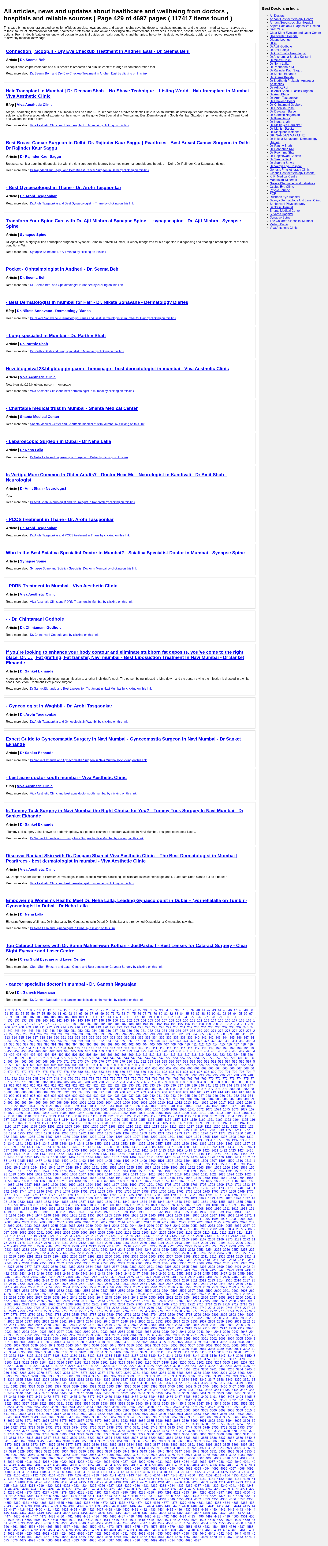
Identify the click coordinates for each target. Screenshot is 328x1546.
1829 (12, 1201)
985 (218, 1099)
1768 (232, 1191)
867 (140, 1089)
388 (32, 1044)
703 (241, 1071)
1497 (126, 1160)
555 (204, 1058)
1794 (209, 1195)
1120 (111, 1116)
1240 (141, 1130)
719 (102, 1075)
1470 (141, 1157)
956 (14, 1099)
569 (52, 1061)
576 (101, 1061)
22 (102, 1010)
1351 (106, 1143)
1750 (75, 1191)
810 (241, 1082)
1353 (124, 1143)
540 (98, 1058)
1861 (40, 1205)
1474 (176, 1157)
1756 (127, 1191)
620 (159, 1065)
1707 (202, 1184)
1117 (86, 1116)
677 (59, 1071)
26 (123, 1010)
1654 (241, 1177)
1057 (69, 1109)
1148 (99, 1119)
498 (53, 1054)
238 (231, 1027)
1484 (12, 1160)
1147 (91, 1119)
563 (10, 1061)
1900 (130, 1208)
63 (70, 1013)
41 (203, 1010)
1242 (159, 1130)
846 (243, 1085)
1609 (99, 1174)
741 (7, 1078)
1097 (168, 1112)
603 (39, 1065)
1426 (8, 1154)
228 (161, 1027)
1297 (136, 1136)
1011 (170, 1102)
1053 (34, 1109)
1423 (232, 1150)
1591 (194, 1171)
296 (138, 1034)
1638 (101, 1177)
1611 (117, 1174)
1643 (145, 1177)
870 (161, 1089)
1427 (16, 1154)
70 (107, 1013)
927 (60, 1095)
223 (126, 1027)
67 (91, 1013)
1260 (65, 1133)
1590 (185, 1171)
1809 (89, 1198)
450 (218, 1047)
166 (227, 1020)
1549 (78, 1167)
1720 (65, 1188)
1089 (98, 1112)
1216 (181, 1126)
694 (178, 1071)
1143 (57, 1119)
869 (154, 1089)
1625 (239, 1174)
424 (35, 1047)
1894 (78, 1208)
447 (196, 1047)
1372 (38, 1147)
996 (45, 1102)
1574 (45, 1171)
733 (201, 1075)
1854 (230, 1201)
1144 (65, 1119)
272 (220, 1030)
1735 (195, 1188)
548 (154, 1058)
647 (98, 1068)
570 (59, 1061)
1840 (108, 1201)
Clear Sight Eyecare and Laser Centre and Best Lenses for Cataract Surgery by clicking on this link (96, 966)
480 (178, 1051)
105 (53, 1017)
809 (234, 1082)
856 (63, 1089)
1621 (204, 1174)
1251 (237, 1130)
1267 (126, 1133)
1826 (237, 1198)
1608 (91, 1174)
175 (39, 1024)
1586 (150, 1171)
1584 (133, 1171)
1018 (231, 1102)
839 (194, 1085)
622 (173, 1065)
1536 (215, 1164)
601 (25, 1065)
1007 (135, 1102)
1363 (211, 1143)
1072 (200, 1109)
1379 (99, 1147)
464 (66, 1051)
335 (161, 1037)
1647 (180, 1177)
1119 (102, 1116)
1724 (99, 1188)
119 (149, 1017)
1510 (239, 1160)
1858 (14, 1205)
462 (52, 1051)
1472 (159, 1157)
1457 (28, 1157)
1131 (205, 1116)
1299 (154, 1136)
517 (187, 1054)
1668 (113, 1181)
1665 (86, 1181)
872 (175, 1089)
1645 (162, 1177)
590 (199, 1061)
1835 (65, 1201)
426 (49, 1047)
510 (138, 1054)
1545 (43, 1167)
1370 (21, 1147)
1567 (235, 1167)
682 (94, 1071)
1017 (222, 1102)
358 (73, 1041)
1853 (222, 1201)
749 (63, 1078)
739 (243, 1075)
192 (159, 1024)
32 (155, 1010)
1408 (101, 1150)
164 (213, 1020)
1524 (110, 1164)
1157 (176, 1119)
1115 (69, 1116)
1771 (8, 1195)
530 (28, 1058)
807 (220, 1082)
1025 (40, 1106)
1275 (195, 1133)
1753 (101, 1191)
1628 (14, 1177)
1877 (180, 1205)
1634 (66, 1177)
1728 (134, 1188)
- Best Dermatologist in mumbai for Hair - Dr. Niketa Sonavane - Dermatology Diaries (97, 302)
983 (204, 1099)
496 (39, 1054)
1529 (154, 1164)
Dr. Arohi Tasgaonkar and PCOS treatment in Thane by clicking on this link (80, 535)
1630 (31, 1177)
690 (150, 1071)
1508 (222, 1160)
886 (24, 1092)
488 (234, 1051)
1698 (124, 1184)
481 (185, 1051)
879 (225, 1089)
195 (180, 1024)
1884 (241, 1205)
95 (240, 1013)
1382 (126, 1147)
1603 (47, 1174)
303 (187, 1034)
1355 (141, 1143)
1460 (54, 1157)
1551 (95, 1167)
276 (248, 1030)
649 (112, 1068)
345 (232, 1037)
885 (17, 1092)
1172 (53, 1123)
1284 (23, 1136)
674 (38, 1071)
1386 (161, 1147)
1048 (241, 1106)
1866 (84, 1205)
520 (208, 1054)
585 (164, 1061)
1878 (188, 1205)
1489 (56, 1160)
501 (74, 1054)
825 (96, 1085)
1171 (45, 1123)
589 (192, 1061)
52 (11, 1013)
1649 (197, 1177)
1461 (63, 1157)
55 (27, 1013)
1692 (72, 1184)
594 (227, 1061)
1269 (143, 1133)
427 (56, 1047)
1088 (89, 1112)
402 (131, 1044)
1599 (12, 1174)
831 (138, 1085)
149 (108, 1020)
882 (246, 1089)
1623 (221, 1174)
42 (209, 1010)
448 (204, 1047)
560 (239, 1058)
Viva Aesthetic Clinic (35, 105)
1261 (73, 1133)
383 (248, 1041)
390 (46, 1044)
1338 (243, 1140)
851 (28, 1089)
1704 (176, 1184)
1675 (174, 1181)
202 (229, 1024)
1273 (178, 1133)
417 (236, 1044)
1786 (139, 1195)
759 (133, 1078)
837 (180, 1085)
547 (147, 1058)
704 (248, 1071)
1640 (119, 1177)
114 (115, 1017)
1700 (141, 1184)
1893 (69, 1208)
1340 (10, 1143)
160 (185, 1020)
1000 (74, 1102)
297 (145, 1034)
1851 (204, 1201)
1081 (28, 1112)
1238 (124, 1130)
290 (96, 1034)
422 (21, 1047)
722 (123, 1075)
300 (166, 1034)
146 (87, 1020)
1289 (66, 1136)
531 (35, 1058)
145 (80, 1020)
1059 (86, 1109)
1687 (28, 1184)
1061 (104, 1109)
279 (18, 1034)
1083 (45, 1112)
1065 (139, 1109)
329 (119, 1037)
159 (178, 1020)
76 (139, 1013)
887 (31, 1092)
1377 (82, 1147)
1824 (220, 1198)
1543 (25, 1167)
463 (59, 1051)
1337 (235, 1140)
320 (56, 1037)
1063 (121, 1109)
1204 (77, 1126)
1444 (165, 1154)
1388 (178, 1147)
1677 (191, 1181)
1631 (40, 1177)
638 (35, 1068)
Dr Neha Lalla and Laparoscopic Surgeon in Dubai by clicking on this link (79, 457)
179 (67, 1024)
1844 (143, 1201)
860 (91, 1089)
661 (196, 1068)
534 (56, 1058)
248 (52, 1030)
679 (73, 1071)
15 (65, 1010)
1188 (190, 1123)
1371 (30, 1147)
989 (246, 1099)
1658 (25, 1181)
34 (166, 1010)
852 (35, 1089)
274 (234, 1030)
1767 (223, 1191)
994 (31, 1102)
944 (180, 1095)
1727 (126, 1188)
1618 (178, 1174)
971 (119, 1099)
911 (199, 1092)
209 (28, 1027)
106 (60, 1017)
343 (218, 1037)
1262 (82, 1133)
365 (122, 1041)
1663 (69, 1181)
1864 (66, 1205)
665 (225, 1068)
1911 (226, 1208)
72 (118, 1013)
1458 (37, 1157)
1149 (108, 1119)
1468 (124, 1157)
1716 (30, 1188)
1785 (130, 1195)
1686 (19, 1184)
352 (31, 1041)
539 (91, 1058)
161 (192, 1020)
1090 (106, 1112)
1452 (235, 1154)
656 (161, 1068)
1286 (40, 1136)
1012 (178, 1102)
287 (74, 1034)
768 (196, 1078)
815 (25, 1085)
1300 (162, 1136)
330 (126, 1037)
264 (164, 1030)
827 (110, 1085)
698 (206, 1071)
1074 (217, 1109)
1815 (141, 1198)
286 (67, 1034)
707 (18, 1075)
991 (10, 1102)
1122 (128, 1116)
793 (122, 1082)
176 (46, 1024)
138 (31, 1020)
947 (201, 1095)
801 (178, 1082)
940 (152, 1095)
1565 (217, 1167)
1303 (188, 1136)
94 (235, 1013)
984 (211, 1099)
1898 (113, 1208)
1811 (106, 1198)
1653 (232, 1177)
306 (208, 1034)
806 (213, 1082)
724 (137, 1075)
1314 (34, 1140)
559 (232, 1058)
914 (220, 1092)
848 (7, 1089)
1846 (161, 1201)
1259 (56, 1133)
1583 (124, 1171)
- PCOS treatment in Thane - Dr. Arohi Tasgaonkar (60, 519)
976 (154, 1099)
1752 (92, 1191)
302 (180, 1034)
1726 (117, 1188)
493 (18, 1054)
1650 (206, 1177)
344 (225, 1037)
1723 (91, 1188)
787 (80, 1082)
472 (122, 1051)
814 (18, 1085)
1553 (113, 1167)
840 (201, 1085)
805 (206, 1082)
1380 (108, 1147)
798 (157, 1082)
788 (87, 1082)
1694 (89, 1184)
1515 (31, 1164)
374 (185, 1041)
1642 (136, 1177)
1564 (209, 1167)
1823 (211, 1198)
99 (11, 1017)
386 (18, 1044)
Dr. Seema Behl (33, 60)
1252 (246, 1130)
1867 (92, 1205)
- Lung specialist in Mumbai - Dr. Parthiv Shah (56, 335)
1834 (56, 1201)
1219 (208, 1126)
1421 (214, 1150)
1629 (23, 1177)
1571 (19, 1171)
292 (110, 1034)
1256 (30, 1133)
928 (67, 1095)
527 (7, 1058)
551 (175, 1058)
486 (220, 1051)
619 (152, 1065)
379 (220, 1041)
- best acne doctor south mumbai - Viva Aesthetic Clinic (66, 777)
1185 (164, 1123)
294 (124, 1034)
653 (140, 1068)
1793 (200, 1195)
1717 (38, 1188)
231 (182, 1027)
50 (251, 1010)
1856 (248, 1201)
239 (238, 1027)
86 (192, 1013)
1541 (8, 1167)
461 (45, 1051)
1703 (168, 1184)
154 (143, 1020)
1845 (152, 1201)
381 (234, 1041)
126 (198, 1017)
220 (105, 1027)
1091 (115, 1112)
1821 (194, 1198)
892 (66, 1092)
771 (218, 1078)
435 (112, 1047)
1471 (150, 1157)
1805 (54, 1198)
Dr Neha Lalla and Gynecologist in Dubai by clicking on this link (72, 928)
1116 (77, 1116)
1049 (250, 1106)
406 (159, 1044)
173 (25, 1024)
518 (194, 1054)
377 (206, 1041)
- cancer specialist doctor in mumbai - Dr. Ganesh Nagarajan (71, 984)
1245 (185, 1130)
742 (14, 1078)
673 (31, 1071)
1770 (250, 1191)
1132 (213, 1116)
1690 (54, 1184)
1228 (37, 1130)
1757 (136, 1191)
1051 (16, 1109)
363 (108, 1041)
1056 (60, 1109)
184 (103, 1024)
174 (32, 1024)
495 (32, 1054)
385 (11, 1044)
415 (222, 1044)
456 (10, 1051)
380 (227, 1041)
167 (234, 1020)
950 (222, 1095)
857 (70, 1089)
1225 (10, 1130)
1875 (162, 1205)
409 (180, 1044)
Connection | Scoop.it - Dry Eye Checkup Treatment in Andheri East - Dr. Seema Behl (98, 51)
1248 (211, 1130)
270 (206, 1030)
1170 (36, 1123)
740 (250, 1075)
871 (168, 1089)
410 (187, 1044)
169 (248, 1020)
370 (157, 1041)
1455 (10, 1157)
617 (137, 1065)
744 (28, 1078)
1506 (204, 1160)
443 (168, 1047)
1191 (215, 1123)
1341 (19, 1143)
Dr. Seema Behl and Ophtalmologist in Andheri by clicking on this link (76, 285)
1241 (150, 1130)
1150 (116, 1119)
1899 (121, 1208)
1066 (147, 1109)
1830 (21, 1201)
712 (53, 1075)
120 (156, 1017)
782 (45, 1082)
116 (128, 1017)
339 (189, 1037)
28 (134, 1010)
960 (42, 1099)
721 (116, 1075)
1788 (156, 1195)
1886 (8, 1208)
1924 (89, 1212)
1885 (250, 1205)
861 (98, 1089)
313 (7, 1037)
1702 (159, 1184)
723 (130, 1075)
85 (187, 1013)
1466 (106, 1157)
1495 (108, 1160)
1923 (80, 1212)
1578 (80, 1171)
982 (196, 1099)
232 (189, 1027)
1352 (115, 1143)
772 (225, 1078)
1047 (232, 1106)
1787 (147, 1195)
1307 (223, 1136)
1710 (229, 1184)
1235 (98, 1130)
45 (224, 1010)
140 (45, 1020)
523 (229, 1054)
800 (171, 1082)
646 (91, 1068)
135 (10, 1020)
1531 (171, 1164)
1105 (236, 1112)
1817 (159, 1198)
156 (157, 1020)
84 (182, 1013)
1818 (167, 1198)
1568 (243, 1167)
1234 (89, 1130)
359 (80, 1041)
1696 (106, 1184)
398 (103, 1044)
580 (129, 1061)
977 (161, 1099)
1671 (139, 1181)
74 (128, 1013)
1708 (211, 1184)
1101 (202, 1112)
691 (157, 1071)
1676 (182, 1181)
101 (25, 1017)
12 (49, 1010)
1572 (28, 1171)
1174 (70, 1123)
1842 (126, 1201)
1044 (206, 1106)
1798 (243, 1195)
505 (103, 1054)
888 (38, 1092)
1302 (180, 1136)
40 (198, 1010)
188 (131, 1024)
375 (192, 1041)
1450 (217, 1154)
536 (70, 1058)
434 (105, 1047)
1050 (8, 1109)
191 (152, 1024)
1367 (246, 1143)
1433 (69, 1154)
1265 (108, 1133)
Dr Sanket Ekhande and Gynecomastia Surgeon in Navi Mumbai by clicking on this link (88, 760)
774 (239, 1078)
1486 (30, 1160)
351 (24, 1041)
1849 (187, 1201)
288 (81, 1034)
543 (119, 1058)
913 (213, 1092)
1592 (202, 1171)
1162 (219, 1119)
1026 (49, 1106)
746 (42, 1078)
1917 (28, 1212)
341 (204, 1037)
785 (66, 1082)
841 (208, 1085)
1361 (194, 1143)
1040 (171, 1106)
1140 (31, 1119)
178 (60, 1024)
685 (115, 1071)
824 (88, 1085)
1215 (173, 1126)
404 (145, 1044)
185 (110, 1024)
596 (241, 1061)
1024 (31, 1106)
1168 (19, 1123)
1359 (176, 1143)
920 (11, 1095)
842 (215, 1085)
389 (39, 1044)
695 (185, 1071)
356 (59, 1041)
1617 (169, 1174)
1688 (37, 1184)
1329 (165, 1140)
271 (213, 1030)
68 (97, 1013)
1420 (206, 1150)
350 (17, 1041)
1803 (37, 1198)
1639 (110, 1177)
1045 (215, 1106)
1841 (117, 1201)
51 (6, 1013)
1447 (191, 1154)
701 (227, 1071)
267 (185, 1030)
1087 (80, 1112)
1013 (187, 1102)
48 (240, 1010)
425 (42, 1047)
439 (140, 1047)
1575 (54, 1171)
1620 (195, 1174)
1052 (25, 1109)
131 (233, 1017)
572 (73, 1061)
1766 (215, 1191)
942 (166, 1095)
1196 (8, 1126)
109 (81, 1017)
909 (185, 1092)
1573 (37, 1171)
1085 (63, 1112)
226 (147, 1027)
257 (115, 1030)
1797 (235, 1195)
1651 (215, 1177)
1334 (208, 1140)
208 (21, 1027)
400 (117, 1044)
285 (60, 1034)
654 (147, 1068)
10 (39, 1010)
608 (74, 1065)
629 (222, 1065)
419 (250, 1044)
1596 (237, 1171)
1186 (173, 1123)
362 (101, 1041)
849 (14, 1089)
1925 (98, 1212)
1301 (171, 1136)
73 (123, 1013)
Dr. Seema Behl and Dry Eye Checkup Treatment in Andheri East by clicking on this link (88, 73)
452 (232, 1047)
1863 (57, 1205)
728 (166, 1075)
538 (84, 1058)
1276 (204, 1133)
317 (35, 1037)
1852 (213, 1201)
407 (166, 1044)
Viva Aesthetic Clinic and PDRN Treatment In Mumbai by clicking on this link (81, 601)
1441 (139, 1154)
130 (226, 1017)
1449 (209, 1154)
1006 (126, 1102)
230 (175, 1027)
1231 (63, 1130)
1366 (237, 1143)
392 (60, 1044)
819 (53, 1085)
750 (70, 1078)
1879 (197, 1205)
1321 (95, 1140)
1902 (147, 1208)
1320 (86, 1140)
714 (67, 1075)
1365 (229, 1143)
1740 (239, 1188)
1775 (43, 1195)
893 (73, 1092)
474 (136, 1051)
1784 (121, 1195)
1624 (230, 1174)
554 (196, 1058)
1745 (31, 1191)
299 (159, 1034)
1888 (25, 1208)
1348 (80, 1143)
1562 (191, 1167)
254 (94, 1030)
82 (171, 1013)
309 (229, 1034)
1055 (51, 1109)
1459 (45, 1157)
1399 (23, 1150)
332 (140, 1037)
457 (17, 1051)
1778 (69, 1195)
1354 (133, 1143)
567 (38, 1061)
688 (136, 1071)
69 (102, 1013)
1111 (36, 1116)
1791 (182, 1195)
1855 (239, 1201)
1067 (156, 1109)
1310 (250, 1136)
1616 (160, 1174)
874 (189, 1089)
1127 (171, 1116)
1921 (63, 1212)
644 (77, 1068)
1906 (182, 1208)
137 (24, 1020)
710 (39, 1075)
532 (42, 1058)
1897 (104, 1208)
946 (194, 1095)
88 (203, 1013)
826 (103, 1085)
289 (88, 1034)
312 (250, 1034)
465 (73, 1051)
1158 (185, 1119)
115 (122, 1017)
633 (250, 1065)
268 (192, 1030)
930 (81, 1095)
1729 (143, 1188)
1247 (202, 1130)
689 (143, 1071)
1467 (115, 1157)
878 (218, 1089)
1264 (99, 1133)
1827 (246, 1198)
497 (46, 1054)
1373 (47, 1147)
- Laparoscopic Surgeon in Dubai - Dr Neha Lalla (58, 441)
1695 (98, 1184)
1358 (168, 1143)
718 (95, 1075)
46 (230, 1010)
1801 (19, 1198)
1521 (84, 1164)
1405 (75, 1150)
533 (49, 1058)
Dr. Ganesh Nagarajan (36, 992)
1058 (78, 1109)
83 (176, 1013)
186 (117, 1024)
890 (52, 1092)
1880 (206, 1205)
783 (52, 1082)
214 (63, 1027)
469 (101, 1051)
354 (45, 1041)
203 (236, 1024)
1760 (162, 1191)
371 (164, 1041)
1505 (195, 1160)
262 (150, 1030)
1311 (8, 1140)
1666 (95, 1181)
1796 (226, 1195)
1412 (136, 1150)
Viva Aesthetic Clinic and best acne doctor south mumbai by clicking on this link (83, 793)
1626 (248, 1174)
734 (208, 1075)
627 (208, 1065)
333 (147, 1037)
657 (168, 1068)
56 (33, 1013)
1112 (44, 1116)
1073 (209, 1109)
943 (173, 1095)
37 (182, 1010)
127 (205, 1017)
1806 (63, 1198)
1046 (223, 1106)
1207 (103, 1126)
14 (60, 1010)
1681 (226, 1181)
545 (133, 1058)
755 (105, 1078)
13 (54, 1010)
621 (166, 1065)
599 (11, 1065)
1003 (100, 1102)
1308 (232, 1136)
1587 (159, 1171)
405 (152, 1044)
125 (191, 1017)
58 (43, 1013)
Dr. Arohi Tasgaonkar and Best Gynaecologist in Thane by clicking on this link (82, 203)
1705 (185, 1184)
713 (60, 1075)
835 (166, 1085)
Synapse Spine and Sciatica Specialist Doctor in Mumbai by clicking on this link (83, 568)
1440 (130, 1154)
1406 (84, 1150)
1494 (99, 1160)
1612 (125, 1174)
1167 (10, 1123)
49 (246, 1010)
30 (145, 1010)
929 (74, 1095)
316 (28, 1037)
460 (38, 1051)
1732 (169, 1188)
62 (65, 1013)
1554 (121, 1167)
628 (215, 1065)
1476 (194, 1157)
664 (218, 1068)
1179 (113, 1123)
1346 (63, 1143)
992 (17, 1102)
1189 (198, 1123)
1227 (28, 1130)
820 (60, 1085)
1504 (187, 1160)
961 (49, 1099)
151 (122, 1020)
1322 (104, 1140)
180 (74, 1024)
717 (88, 1075)
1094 (141, 1112)
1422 (223, 1150)
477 (157, 1051)
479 (171, 1051)
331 (133, 1037)
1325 (130, 1140)
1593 (211, 1171)
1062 (113, 1109)
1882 (223, 1205)
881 (239, 1089)
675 (45, 1071)
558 (225, 1058)
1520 (75, 1164)
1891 (51, 1208)
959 (35, 1099)
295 (131, 1034)
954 (250, 1095)
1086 (72, 1112)
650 (119, 1068)
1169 (27, 1123)
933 (103, 1095)
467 (87, 1051)
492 (11, 1054)
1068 (165, 1109)
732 (194, 1075)
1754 (110, 1191)
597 (248, 1061)
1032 (101, 1106)
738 (236, 1075)
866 (133, 1089)
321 (63, 1037)
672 (24, 1071)
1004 (109, 1102)
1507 (213, 1160)
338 (182, 1037)
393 (67, 1044)
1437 (104, 1154)
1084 (54, 1112)
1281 (248, 1133)
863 (112, 1089)
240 (245, 1027)
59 (49, 1013)
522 (222, 1054)
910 (192, 1092)
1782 (104, 1195)
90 (213, 1013)
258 (122, 1030)
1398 (14, 1150)
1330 (173, 1140)
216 (77, 1027)
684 (108, 1071)
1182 (139, 1123)
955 (7, 1099)
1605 (65, 1174)
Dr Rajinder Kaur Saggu (40, 156)
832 (145, 1085)
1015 (204, 1102)
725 (144, 1075)
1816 (150, 1198)
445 (182, 1047)
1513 (14, 1164)
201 (222, 1024)
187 (124, 1024)
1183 (147, 1123)
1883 (232, 1205)
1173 (62, 1123)
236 (217, 1027)
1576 (63, 1171)
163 (206, 1020)
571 (66, 1061)
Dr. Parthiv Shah (34, 344)
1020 (248, 1102)
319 (49, 1037)
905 (157, 1092)
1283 (14, 1136)
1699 (133, 1184)
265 (171, 1030)
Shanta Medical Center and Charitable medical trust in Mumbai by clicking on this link (87, 424)
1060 (95, 1109)
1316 (51, 1140)
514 (166, 1054)
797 (150, 1082)
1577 (72, 1171)
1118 (94, 1116)
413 (208, 1044)
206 (7, 1027)
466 (80, 1051)
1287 (49, 1136)
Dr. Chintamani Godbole (41, 628)
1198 (25, 1126)
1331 (182, 1140)
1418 (188, 1150)
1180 (121, 1123)
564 (17, 1061)
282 (39, 1034)
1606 (73, 1174)
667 (239, 1068)
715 (74, 1075)
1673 (156, 1181)
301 (173, 1034)
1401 (40, 1150)
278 (11, 1034)
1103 (219, 1112)
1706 (194, 1184)
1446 (182, 1154)
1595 (229, 1171)
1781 (95, 1195)
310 (236, 1034)
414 (215, 1044)
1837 (82, 1201)
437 (126, 1047)
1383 (134, 1147)
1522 (92, 1164)
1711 (237, 1184)
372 (171, 1041)
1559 (165, 1167)
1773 (25, 1195)
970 (112, 1099)
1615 (152, 1174)
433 (98, 1047)
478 (164, 1051)
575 (94, 1061)
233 (196, 1027)
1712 (246, 1184)
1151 (125, 1119)
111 (94, 1017)
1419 (197, 1150)
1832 (38, 1201)
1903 (156, 1208)
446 (189, 1047)
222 (119, 1027)
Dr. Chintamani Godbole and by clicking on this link (64, 634)
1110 (27, 1116)
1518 (57, 1164)
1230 (54, 1130)
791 (108, 1082)
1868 (101, 1205)
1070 (182, 1109)
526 (250, 1054)
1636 (84, 1177)
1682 (235, 1181)
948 (208, 1095)
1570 (10, 1171)
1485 (21, 1160)
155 (150, 1020)
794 (129, 1082)
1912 (235, 1208)
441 (154, 1047)
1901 (139, 1208)
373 (178, 1041)
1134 (230, 1116)
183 (96, 1024)
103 (39, 1017)
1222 (234, 1126)
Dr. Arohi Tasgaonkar (38, 196)
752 (84, 1078)
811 (248, 1082)
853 (42, 1089)
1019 (239, 1102)
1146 (82, 1119)
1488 (47, 1160)
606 (60, 1065)
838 (187, 1085)
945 (187, 1095)
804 (199, 1082)
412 (201, 1044)
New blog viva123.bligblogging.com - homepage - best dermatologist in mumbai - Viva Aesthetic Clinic (117, 368)
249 (59, 1030)
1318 (69, 1140)
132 (240, 1017)
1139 (22, 1119)
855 (56, 1089)
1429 (34, 1154)
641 (56, 1068)
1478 (211, 1157)
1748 (57, 1191)
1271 (161, 1133)
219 (98, 1027)
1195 (250, 1123)
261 (143, 1030)
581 (136, 1061)
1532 (180, 1164)
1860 (31, 1205)
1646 (171, 1177)
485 (213, 1051)
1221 (225, 1126)
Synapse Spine (33, 235)
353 (38, 1041)
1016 (213, 1102)
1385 (152, 1147)
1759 (154, 1191)
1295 (119, 1136)
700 (220, 1071)
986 (225, 1099)
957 (21, 1099)
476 (150, 1051)
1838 (91, 1201)
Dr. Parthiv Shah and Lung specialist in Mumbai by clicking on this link (77, 351)
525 (243, 1054)
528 (14, 1058)
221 (112, 1027)
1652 (223, 1177)
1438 (113, 1154)
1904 (165, 1208)
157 (164, 1020)
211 (42, 1027)
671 (17, 1071)
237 (224, 1027)
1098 (176, 1112)
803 (192, 1082)
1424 (241, 1150)
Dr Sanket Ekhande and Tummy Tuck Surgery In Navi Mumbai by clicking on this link (87, 838)
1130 (196, 1116)
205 (250, 1024)
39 (193, 1010)
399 (110, 1044)
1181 (130, 1123)
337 (175, 1037)
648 (105, 1068)
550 (168, 1058)
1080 (19, 1112)
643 (70, 1068)
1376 (73, 1147)
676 (52, 1071)
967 (91, 1099)
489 (241, 1051)
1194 (241, 1123)
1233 (80, 1130)
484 (206, 1051)
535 (63, 1058)
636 (21, 1068)
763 (161, 1078)
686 (122, 1071)
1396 (248, 1147)
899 (115, 1092)
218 (91, 1027)
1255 (21, 1133)
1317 (60, 1140)
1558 (156, 1167)
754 (98, 1078)
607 (67, 1065)
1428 (25, 1154)
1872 (136, 1205)
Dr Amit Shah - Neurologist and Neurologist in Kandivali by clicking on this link (82, 502)
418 (243, 1044)
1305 (206, 1136)
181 (81, 1024)
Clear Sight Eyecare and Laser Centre (52, 959)
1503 (178, 1160)
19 (86, 1010)
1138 (14, 1119)
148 (101, 1020)
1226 (19, 1130)
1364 (220, 1143)
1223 (243, 1126)
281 (32, 1034)
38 (187, 1010)
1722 (82, 1188)
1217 (190, 1126)
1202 (59, 1126)
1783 (113, 1195)
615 (123, 1065)
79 (155, 1013)
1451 (226, 1154)
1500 (152, 1160)
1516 (40, 1164)
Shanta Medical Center (39, 417)
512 (152, 1054)
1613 (134, 1174)
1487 (38, 1160)
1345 (54, 1143)
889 (45, 1092)
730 (180, 1075)
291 (103, 1034)
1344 (45, 1143)
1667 (104, 1181)
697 (199, 1071)
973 (133, 1099)
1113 (52, 1116)
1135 (239, 1116)
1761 (171, 1191)
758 (126, 1078)
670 (10, 1071)
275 (241, 1030)
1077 (243, 1109)
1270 (152, 1133)
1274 (187, 1133)
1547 (60, 1167)
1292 (92, 1136)
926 (53, 1095)
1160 (202, 1119)
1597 (246, 1171)
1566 (226, 1167)
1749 (66, 1191)
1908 (200, 1208)
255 (101, 1030)
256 (108, 1030)
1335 (217, 1140)
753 (91, 1078)
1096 (159, 1112)
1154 (150, 1119)
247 (45, 1030)
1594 (220, 1171)
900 (122, 1092)
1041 (180, 1106)
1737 (213, 1188)
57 (38, 1013)
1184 (156, 1123)
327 (105, 1037)
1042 (188, 1106)
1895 (86, 1208)
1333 (200, 1140)
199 (208, 1024)
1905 (174, 1208)
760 (140, 1078)
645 (84, 1068)
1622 (213, 1174)
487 (227, 1051)
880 (232, 1089)
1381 (117, 1147)
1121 (119, 1116)
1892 (60, 1208)
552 (182, 1058)
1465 (98, 1157)
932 (96, 1095)
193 (166, 1024)
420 (7, 1047)
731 (187, 1075)
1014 (196, 1102)
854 (49, 1089)
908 (178, 1092)
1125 (154, 1116)
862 (105, 1089)
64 (75, 1013)
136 (17, 1020)
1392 (213, 1147)
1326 (139, 1140)
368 (143, 1041)
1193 (232, 1123)
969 (105, 1099)
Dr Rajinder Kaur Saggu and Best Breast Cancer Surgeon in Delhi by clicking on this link (89, 170)
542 (112, 1058)
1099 (185, 1112)
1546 (51, 1167)
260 (136, 1030)
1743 (14, 1191)
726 (152, 1075)
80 (160, 1013)
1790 (174, 1195)
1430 (43, 1154)
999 (66, 1102)
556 (211, 1058)
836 (173, 1085)
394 (74, 1044)
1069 (174, 1109)
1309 (241, 1136)
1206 (94, 1126)
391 (53, 1044)
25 (118, 1010)
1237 (115, 1130)
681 (87, 1071)
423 (28, 1047)
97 (251, 1013)
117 (135, 1017)
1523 (101, 1164)
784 (59, 1082)
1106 (245, 1112)
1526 (127, 1164)
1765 (206, 1191)
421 (14, 1047)
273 (227, 1030)
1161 (210, 1119)
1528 (145, 1164)
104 (46, 1017)
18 (81, 1010)
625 (194, 1065)
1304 (197, 1136)
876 (204, 1089)
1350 (98, 1143)
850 (21, 1089)
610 (88, 1065)
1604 (56, 1174)
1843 (134, 1201)
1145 (74, 1119)
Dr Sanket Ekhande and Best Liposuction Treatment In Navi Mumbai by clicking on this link (91, 688)
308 (222, 1034)
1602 (38, 1174)
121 (163, 1017)
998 (59, 1102)
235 (210, 1027)
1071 (191, 1109)
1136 (247, 1116)
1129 (188, 1116)
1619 (187, 1174)
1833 (47, 1201)
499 (60, 1054)
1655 (250, 1177)
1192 (224, 1123)
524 (236, 1054)
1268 (134, 1133)
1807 (72, 1198)
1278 (222, 1133)
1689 (45, 1184)
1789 (165, 1195)
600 (18, 1065)
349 (10, 1041)
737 (229, 1075)
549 (161, 1058)
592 (213, 1061)
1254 (12, 1133)
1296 (127, 1136)
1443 (156, 1154)
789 (94, 1082)
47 (235, 1010)
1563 (200, 1167)
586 (171, 1061)
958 (28, 1099)
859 (84, 1089)
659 (182, 1068)
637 (28, 1068)
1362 (202, 1143)
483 (199, 1051)
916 (234, 1092)
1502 (169, 1160)
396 (88, 1044)
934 (110, 1095)
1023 (23, 1106)
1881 (215, 1205)
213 (56, 1027)
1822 (202, 1198)
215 (70, 1027)
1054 (43, 1109)
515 (173, 1054)
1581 (106, 1171)
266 (178, 1030)
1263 (91, 1133)
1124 (145, 1116)
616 (130, 1065)
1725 (108, 1188)
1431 (51, 1154)
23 (108, 1010)
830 (131, 1085)
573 (80, 1061)
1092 (124, 1112)
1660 (43, 1181)
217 (84, 1027)
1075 (226, 1109)
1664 (78, 1181)
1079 (10, 1112)
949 (215, 1095)
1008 (143, 1102)
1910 (217, 1208)
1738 (222, 1188)
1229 (45, 1130)
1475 (185, 1157)
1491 (73, 1160)
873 (182, 1089)
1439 (121, 1154)
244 (24, 1030)
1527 (136, 1164)
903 (143, 1092)
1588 (168, 1171)
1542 (16, 1167)
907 (171, 1092)
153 (136, 1020)
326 (98, 1037)
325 (91, 1037)
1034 (119, 1106)
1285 (31, 1136)
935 (117, 1095)
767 (189, 1078)
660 (189, 1068)
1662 (60, 1181)
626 (201, 1065)
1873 (145, 1205)
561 (246, 1058)
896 (94, 1092)
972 (126, 1099)
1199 (33, 1126)
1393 (222, 1147)
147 (94, 1020)
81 (166, 1013)
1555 (130, 1167)
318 (42, 1037)
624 (187, 1065)
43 (214, 1010)
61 (59, 1013)
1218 (199, 1126)
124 (184, 1017)
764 (168, 1078)
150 (115, 1020)
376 (199, 1041)
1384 (143, 1147)
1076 (235, 1109)
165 (220, 1020)
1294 (110, 1136)
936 (124, 1095)
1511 (248, 1160)
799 (164, 1082)
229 (168, 1027)
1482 (246, 1157)
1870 (119, 1205)
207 (14, 1027)
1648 (188, 1177)
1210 (129, 1126)
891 (59, 1092)
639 (42, 1068)
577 (108, 1061)
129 (219, 1017)
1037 (145, 1106)
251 (73, 1030)
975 (147, 1099)
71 (112, 1013)
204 (243, 1024)
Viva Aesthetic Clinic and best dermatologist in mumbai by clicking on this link (82, 391)
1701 (150, 1184)
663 (211, 1068)
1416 (171, 1150)
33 (161, 1010)
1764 (197, 1191)
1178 (104, 1123)
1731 (161, 1188)
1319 (77, 1140)
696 (192, 1071)
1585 (141, 1171)
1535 (206, 1164)
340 (196, 1037)
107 (67, 1017)
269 (199, 1030)
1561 (182, 1167)
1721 (73, 1188)
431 (84, 1047)
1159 (193, 1119)
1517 (49, 1164)
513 (159, 1054)
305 (201, 1034)
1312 (16, 1140)
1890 (43, 1208)
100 (17, 1017)
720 (109, 1075)
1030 (84, 1106)
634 (7, 1068)
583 (150, 1061)
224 (133, 1027)
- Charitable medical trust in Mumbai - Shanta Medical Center (72, 408)
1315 (42, 1140)
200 (215, 1024)
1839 (99, 1201)
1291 (84, 1136)
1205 (86, 1126)
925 (46, 1095)
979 (175, 1099)
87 (197, 1013)
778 (17, 1082)
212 (49, 1027)
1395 (239, 1147)
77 (144, 1013)
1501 (161, 1160)
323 (77, 1037)
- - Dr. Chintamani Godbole (35, 619)
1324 (121, 1140)
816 (32, 1085)
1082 (37, 1112)
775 (246, 1078)
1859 (23, 1205)
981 (189, 1099)
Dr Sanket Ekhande (37, 671)
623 (180, 1065)
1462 (72, 1157)
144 (73, 1020)
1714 (12, 1188)
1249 (220, 1130)
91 (219, 1013)
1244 (176, 1130)
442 (161, 1047)
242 (10, 1030)
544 (126, 1058)
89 (208, 1013)
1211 (138, 1126)
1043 (197, 1106)
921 (18, 1095)
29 (139, 1010)
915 (227, 1092)
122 (170, 1017)
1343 (37, 1143)
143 (66, 1020)
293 (117, 1034)
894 (80, 1092)
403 (138, 1044)
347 (246, 1037)
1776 (51, 1195)
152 (129, 1020)
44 (219, 1010)
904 (150, 1092)
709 (32, 1075)
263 (157, 1030)
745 (35, 1078)
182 (88, 1024)
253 (87, 1030)
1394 (230, 1147)
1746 (40, 1191)
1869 (110, 1205)
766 (182, 1078)
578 (115, 1061)
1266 (117, 1133)
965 (77, 1099)
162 (199, 1020)
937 (131, 1095)
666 (232, 1068)
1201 (51, 1126)
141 (52, 1020)
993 (24, 1102)
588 (185, 1061)
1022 (14, 1106)
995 (38, 1102)
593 (220, 1061)
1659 (34, 1181)
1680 (217, 1181)
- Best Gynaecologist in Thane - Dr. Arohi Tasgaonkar (63, 187)
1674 (165, 1181)
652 (133, 1068)
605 (53, 1065)
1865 (75, 1205)
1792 (191, 1195)
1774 (34, 1195)
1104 (228, 1112)
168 (241, 1020)
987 (232, 1099)
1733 (178, 1188)
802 (185, 1082)
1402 (49, 1150)
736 (222, 1075)
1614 (143, 1174)
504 (96, 1054)
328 (112, 1037)
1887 (16, 1208)
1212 (147, 1126)
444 (175, 1047)
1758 (145, 1191)
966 (84, 1099)
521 (215, 1054)
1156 (168, 1119)
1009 (152, 1102)
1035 (127, 1106)
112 (101, 1017)
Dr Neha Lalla (31, 450)
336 (168, 1037)
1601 (30, 1174)
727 (159, 1075)
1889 (34, 1208)
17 (76, 1010)
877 (211, 1089)
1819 (176, 1198)
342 (211, 1037)
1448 (200, 1154)
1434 (78, 1154)
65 (81, 1013)
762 (154, 1078)
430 (77, 1047)
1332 (191, 1140)
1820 (185, 1198)
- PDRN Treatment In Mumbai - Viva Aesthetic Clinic (61, 585)
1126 (162, 1116)
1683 (243, 1181)
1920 (54, 1212)
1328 (156, 1140)
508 (124, 1054)
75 (134, 1013)
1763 (188, 1191)
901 (129, 1092)
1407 (92, 1150)
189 (138, 1024)
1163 (227, 1119)
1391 (204, 1147)
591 (206, 1061)
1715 (21, 1188)
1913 (243, 1208)
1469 (133, 1157)
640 (49, 1068)
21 (97, 1010)
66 (86, 1013)
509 (131, 1054)
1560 (174, 1167)
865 (126, 1089)
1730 (152, 1188)
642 (63, 1068)
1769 (241, 1191)
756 (112, 1078)
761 (147, 1078)
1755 (119, 1191)
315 (21, 1037)
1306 (215, 1136)
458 (24, 1051)
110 (88, 1017)
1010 (161, 1102)
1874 (154, 1205)
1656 (8, 1181)
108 (74, 1017)
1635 (75, 1177)
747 (49, 1078)
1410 (119, 1150)
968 (98, 1099)
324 (84, 1037)
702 (234, 1071)
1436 (95, 1154)
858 (77, 1089)
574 (87, 1061)
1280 (239, 1133)
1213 (155, 1126)
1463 (80, 1157)
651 (126, 1068)
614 (116, 1065)
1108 (10, 1116)
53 (17, 1013)
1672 (147, 1181)
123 (177, 1017)
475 (143, 1051)
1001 (82, 1102)
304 (194, 1034)
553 (189, 1058)
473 (129, 1051)
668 (246, 1068)
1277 (213, 1133)
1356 (150, 1143)
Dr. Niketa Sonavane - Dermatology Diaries (54, 311)
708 (25, 1075)
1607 (82, 1174)
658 (175, 1068)
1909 (209, 1208)
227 (154, 1027)
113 (108, 1017)
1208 (112, 1126)
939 (145, 1095)
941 (159, 1095)
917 (241, 1092)
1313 (25, 1140)
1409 (110, 1150)
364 (115, 1041)
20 (92, 1010)
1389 (187, 1147)
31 (150, 1010)
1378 (91, 1147)
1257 (38, 1133)
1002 (91, 1102)
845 (236, 1085)
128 (212, 1017)
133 (247, 1017)
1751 (84, 1191)
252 (80, 1030)
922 (25, 1095)
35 (171, 1010)
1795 (217, 1195)
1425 (249, 1150)
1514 (23, 1164)
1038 (154, 1106)
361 (94, 1041)
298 (152, 1034)
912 (206, 1092)
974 (140, 1099)
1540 (250, 1164)
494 (25, 1054)
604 (46, 1065)
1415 (162, 1150)
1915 (10, 1212)
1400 (31, 1150)
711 (46, 1075)
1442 (147, 1154)
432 (91, 1047)
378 (213, 1041)
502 (81, 1054)
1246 (194, 1130)
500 (67, 1054)
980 (182, 1099)
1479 (220, 1157)
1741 (248, 1188)
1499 (143, 1160)
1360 (185, 1143)
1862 (49, 1205)
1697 (115, 1184)
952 (236, 1095)
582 (143, 1061)
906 (164, 1092)
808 (227, 1082)
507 (117, 1054)
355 (52, 1041)
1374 (56, 1147)
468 (94, 1051)
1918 (37, 1212)
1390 (195, 1147)
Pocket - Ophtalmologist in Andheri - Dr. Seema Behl (63, 269)
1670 (130, 1181)
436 (119, 1047)
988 (239, 1099)
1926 (106, 1212)
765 (175, 1078)
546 (140, 1058)
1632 (49, 1177)
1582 (115, 1171)
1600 (21, 1174)
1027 (57, 1106)
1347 (72, 1143)
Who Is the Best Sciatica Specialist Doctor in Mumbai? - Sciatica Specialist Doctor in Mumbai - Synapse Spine (125, 552)
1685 (10, 1184)
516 (180, 1054)
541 (105, 1058)
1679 (209, 1181)
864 (119, 1089)
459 (31, 1051)
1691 (63, 1184)
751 (77, 1078)
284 (53, 1034)
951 (229, 1095)
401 (124, 1044)
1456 (19, 1157)
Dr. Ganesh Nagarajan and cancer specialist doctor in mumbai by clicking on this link (87, 999)
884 (10, 1092)
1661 (51, 1181)
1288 (57, 1136)
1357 (159, 1143)
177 (53, 1024)
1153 (142, 1119)
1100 (194, 1112)
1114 (61, 1116)
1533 (188, 1164)
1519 (66, 1164)
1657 (16, 1181)
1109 (19, 1116)
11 (44, 1010)
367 (136, 1041)
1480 (229, 1157)
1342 (28, 1143)
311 (243, 1034)
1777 (60, 1195)
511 (145, 1054)
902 (136, 1092)
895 (87, 1092)
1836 (73, 1201)
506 (110, 1054)
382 (241, 1041)
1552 (104, 1167)
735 (215, 1075)
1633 (57, 1177)
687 (129, 1071)
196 (187, 1024)
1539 (241, 1164)
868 (147, 1089)
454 (246, 1047)
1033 (110, 1106)
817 (39, 1085)
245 (31, 1030)
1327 (147, 1140)
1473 (168, 1157)
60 (54, 1013)
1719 (56, 1188)
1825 (229, 1198)
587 (178, 1061)
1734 (187, 1188)
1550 (86, 1167)
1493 (91, 1160)
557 (218, 1058)
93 (229, 1013)
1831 (30, 1201)
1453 (243, 1154)
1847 (169, 1201)
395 (81, 1044)
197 (194, 1024)
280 (25, 1034)
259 (129, 1030)
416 (229, 1044)
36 (177, 1010)
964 (70, 1099)
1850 (195, 1201)
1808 (80, 1198)
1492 (82, 1160)
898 (108, 1092)
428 (63, 1047)
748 (56, 1078)
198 (201, 1024)
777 (10, 1082)
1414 (153, 1150)
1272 (169, 1133)
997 (52, 1102)
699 (213, 1071)
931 (88, 1095)
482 (192, 1051)
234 (203, 1027)
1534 (197, 1164)
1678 (200, 1181)
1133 (222, 1116)
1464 (89, 1157)
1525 (119, 1164)
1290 (75, 1136)
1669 (121, 1181)
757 (119, 1078)
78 (150, 1013)
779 (24, 1082)
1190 (207, 1123)
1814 (132, 1198)
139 (38, 1020)
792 (115, 1082)
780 (31, 1082)
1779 (78, 1195)
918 (248, 1092)
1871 (127, 1205)
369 (150, 1041)
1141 (39, 1119)
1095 (150, 1112)
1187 (181, 1123)
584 (157, 1061)
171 (11, 1024)
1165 (244, 1119)
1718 (47, 1188)
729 (173, 1075)
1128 (179, 1116)
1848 (178, 1201)
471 (115, 1051)
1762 (180, 1191)
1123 (136, 1116)
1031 (92, 1106)
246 (38, 1030)
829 (124, 1085)
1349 (89, 1143)
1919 (45, 1212)
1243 (168, 1130)
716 (81, 1075)
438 (133, 1047)
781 (38, 1082)
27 (129, 1010)
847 (250, 1085)
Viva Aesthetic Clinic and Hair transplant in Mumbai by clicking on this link (79, 125)
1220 (216, 1126)
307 (215, 1034)
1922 (72, 1212)
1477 (202, 1157)
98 (6, 1017)
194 (173, 1024)
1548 (69, 1167)
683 (101, 1071)
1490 (65, 1160)
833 (152, 1085)
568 (45, 1061)
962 (56, 1099)
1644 (154, 1177)
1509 (230, 1160)
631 (236, 1065)
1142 (48, 1119)
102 (32, 1017)
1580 (98, 1171)
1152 (133, 1119)
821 (67, 1085)
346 (239, 1037)
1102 (211, 1112)
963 (63, 1099)
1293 (101, 1136)
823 (81, 1085)
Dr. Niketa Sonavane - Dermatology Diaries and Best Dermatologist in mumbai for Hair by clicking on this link (103, 318)
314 (14, 1037)
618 (144, 1065)
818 (46, 1085)
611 (95, 1065)
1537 (223, 1164)
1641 (127, 1177)
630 (229, 1065)
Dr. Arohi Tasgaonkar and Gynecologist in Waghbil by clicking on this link (79, 721)
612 (102, 1065)
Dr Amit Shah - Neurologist (43, 488)
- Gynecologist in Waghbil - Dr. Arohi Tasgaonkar (59, 705)
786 (73, 1082)
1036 (136, 1106)
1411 (127, 1150)
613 (109, 1065)
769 (204, 1078)
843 (222, 1085)
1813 (124, 1198)
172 (18, 1024)
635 (14, 1068)
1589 (176, 1171)
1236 (106, 1130)
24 (113, 1010)
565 (24, 1061)
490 (248, 1051)
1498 (134, 1160)
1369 (12, 1147)
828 (117, 1085)
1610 (108, 1174)
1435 (86, 1154)
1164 (236, 1119)
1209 (120, 1126)
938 (138, 1095)
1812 (115, 1198)
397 (96, 1044)
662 (204, 1068)
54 (22, 1013)
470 (108, 1051)
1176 (87, 1123)
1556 (139, 1167)
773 (232, 1078)
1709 (220, 1184)
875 (196, 1089)
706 (11, 1075)
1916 (19, 1212)
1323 (112, 1140)
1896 (95, 1208)
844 (229, 1085)
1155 (159, 1119)
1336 (226, 1140)
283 (46, 1034)
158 (171, 1020)
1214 (164, 1126)
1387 (169, 1147)
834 (159, 1085)
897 (101, 1092)
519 (201, 1054)
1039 (162, 1106)
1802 (28, 1198)
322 (70, 1037)
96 (245, 1013)
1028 (66, 1106)
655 (154, 1068)
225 (140, 1027)
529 (21, 1058)
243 (17, 1030)
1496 (117, 1160)
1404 (66, 1150)
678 (66, 1071)
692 (164, 1071)
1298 (145, 1136)
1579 (89, 1171)
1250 (229, 1130)
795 (136, 1082)
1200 (42, 1126)
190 (145, 1024)
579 (122, 1061)
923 (32, 1095)
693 (171, 1071)
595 (234, 1061)
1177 (96, 1123)
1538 (232, 1164)
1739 (230, 1188)
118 (142, 1017)
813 (11, 1085)
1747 (49, 1191)
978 (168, 1099)
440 (147, 1047)
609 (81, 1065)
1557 (147, 1167)
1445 (174, 1154)
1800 (10, 1198)
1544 (34, 1167)
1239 (133, 1130)
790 (101, 1082)
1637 (92, 1177)
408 (173, 1044)
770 (211, 1078)
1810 (98, 1198)
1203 (68, 1126)
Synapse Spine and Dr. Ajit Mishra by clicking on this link (68, 251)
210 (35, 1027)
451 (225, 1047)
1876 (171, 1205)
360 (87, 1041)
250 (66, 1030)
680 (80, 1071)
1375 (65, 1147)
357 (66, 1041)
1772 (16, 1195)
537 (77, 1058)
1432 (60, 1154)
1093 (133, 1112)
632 (243, 1065)
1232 (72, 1130)
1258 (47, 1133)
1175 (79, 1123)
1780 (86, 1195)
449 (211, 1047)
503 (88, 1054)
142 (59, 1020)
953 (243, 1095)
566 (31, 1061)
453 (239, 1047)
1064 (130, 1109)
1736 (204, 1188)
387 (25, 1044)
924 (39, 1095)
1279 (230, 1133)
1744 (23, 1191)
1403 (57, 1150)
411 (194, 1044)
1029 (75, 1106)
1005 (117, 1102)
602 (32, 1065)
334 (154, 1037)
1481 (237, 1157)
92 (224, 1013)
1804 (45, 1198)
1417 (180, 1150)
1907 (191, 1208)
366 (129, 1041)
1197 (16, 1126)
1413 (145, 1150)
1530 (162, 1164)
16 (70, 1010)
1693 (80, 1184)
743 (21, 1078)
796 (143, 1082)
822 (74, 1085)
